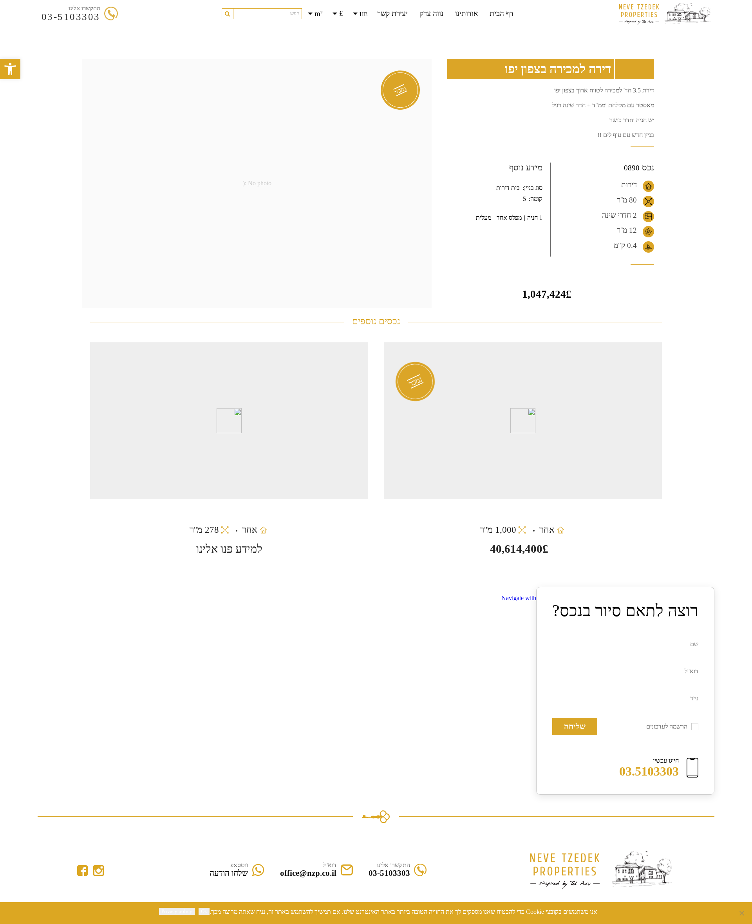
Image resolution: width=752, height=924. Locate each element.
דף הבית (501, 13)
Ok (204, 911)
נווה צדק (431, 13)
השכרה (363, 31)
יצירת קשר (392, 13)
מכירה (391, 31)
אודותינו (466, 13)
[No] (742, 913)
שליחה (575, 726)
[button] (227, 13)
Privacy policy (176, 911)
